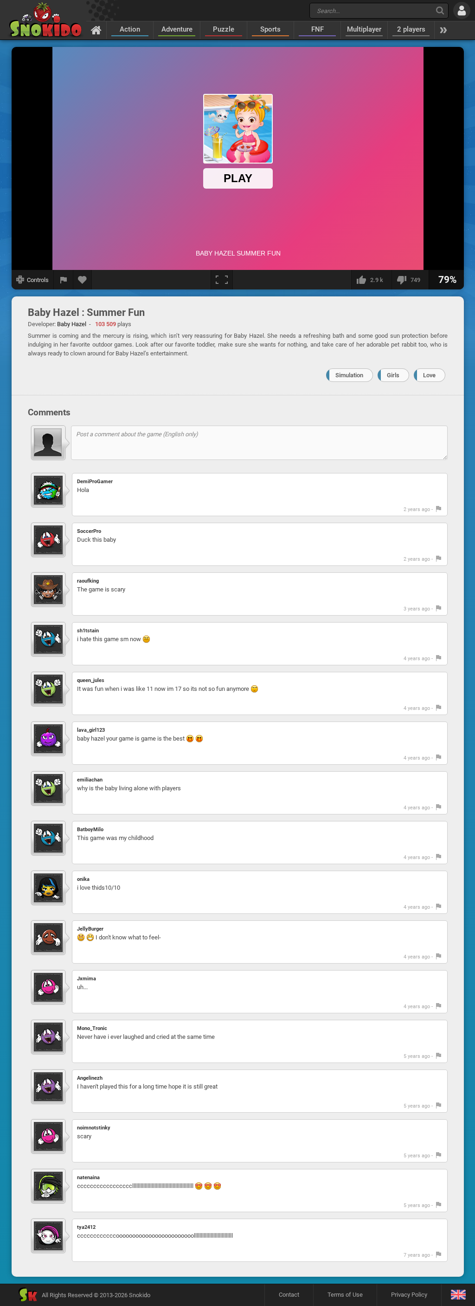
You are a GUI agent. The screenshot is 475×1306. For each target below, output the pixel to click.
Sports (270, 29)
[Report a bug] (63, 279)
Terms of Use (345, 1294)
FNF (317, 29)
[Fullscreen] (222, 279)
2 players (411, 29)
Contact (289, 1294)
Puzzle (223, 29)
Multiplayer (364, 29)
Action (130, 29)
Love (429, 375)
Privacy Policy (409, 1294)
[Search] (440, 10)
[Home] (96, 29)
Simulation (349, 375)
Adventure (177, 29)
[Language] (458, 1295)
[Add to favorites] (82, 279)
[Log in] (461, 10)
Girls (393, 375)
